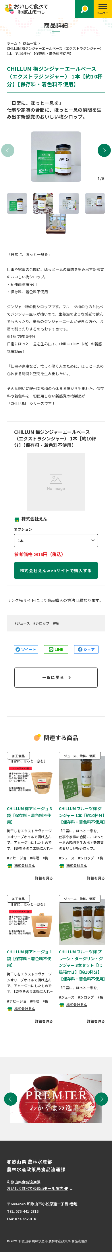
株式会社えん (34, 518)
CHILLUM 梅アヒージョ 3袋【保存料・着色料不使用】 (29, 815)
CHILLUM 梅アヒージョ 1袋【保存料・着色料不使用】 (29, 958)
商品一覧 (30, 43)
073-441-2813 (27, 1211)
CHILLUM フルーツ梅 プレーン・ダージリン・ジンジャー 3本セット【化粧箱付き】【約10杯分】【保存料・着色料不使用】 (83, 965)
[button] (104, 150)
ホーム (12, 43)
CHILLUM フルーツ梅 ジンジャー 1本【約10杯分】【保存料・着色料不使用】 (83, 815)
